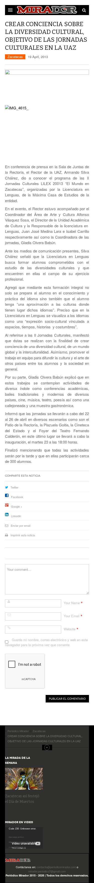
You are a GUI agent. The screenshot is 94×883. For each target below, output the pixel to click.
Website (69, 629)
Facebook (17, 497)
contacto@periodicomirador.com (56, 867)
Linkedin (16, 516)
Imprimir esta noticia (23, 535)
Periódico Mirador (17, 862)
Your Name (72, 602)
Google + (16, 506)
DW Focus (47, 10)
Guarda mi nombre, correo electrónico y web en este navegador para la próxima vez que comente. (46, 642)
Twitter (15, 487)
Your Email (71, 615)
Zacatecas (15, 56)
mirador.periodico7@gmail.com (47, 871)
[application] (24, 838)
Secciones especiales (47, 747)
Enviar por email (20, 525)
